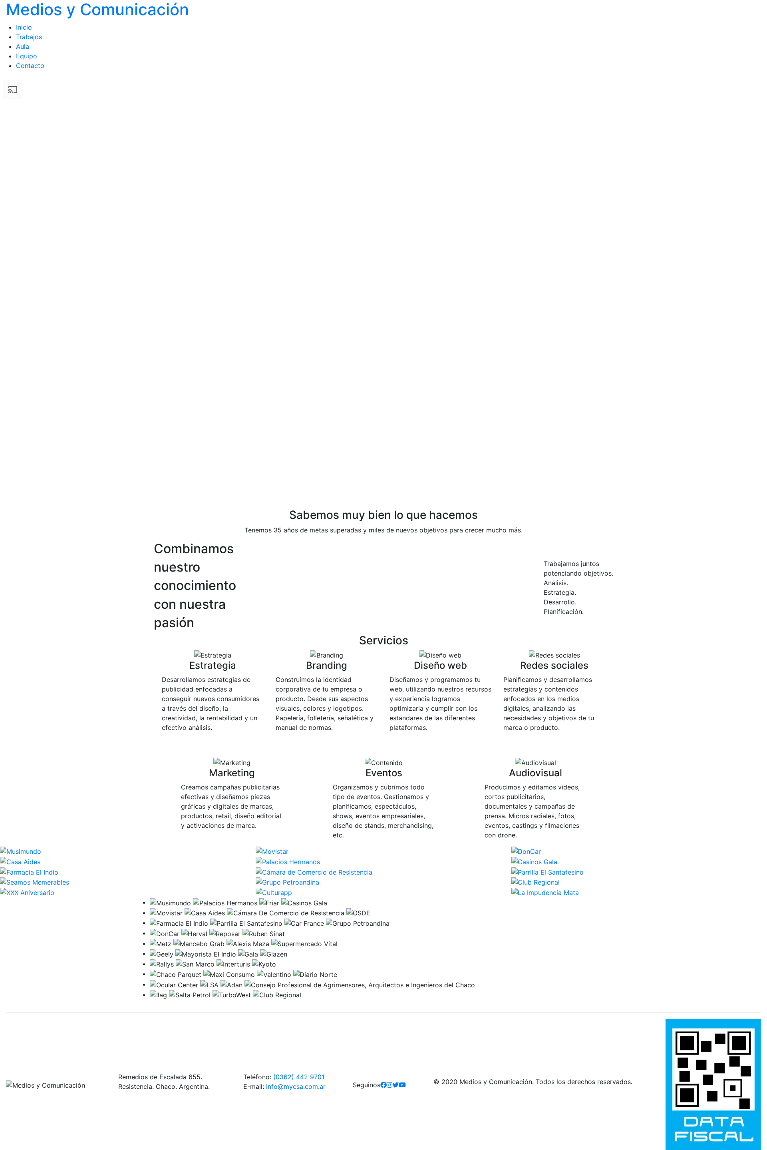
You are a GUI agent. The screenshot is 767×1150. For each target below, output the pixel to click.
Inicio (24, 27)
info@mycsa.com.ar (296, 1086)
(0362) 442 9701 (298, 1077)
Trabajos (29, 37)
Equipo (26, 56)
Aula (22, 46)
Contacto (30, 66)
